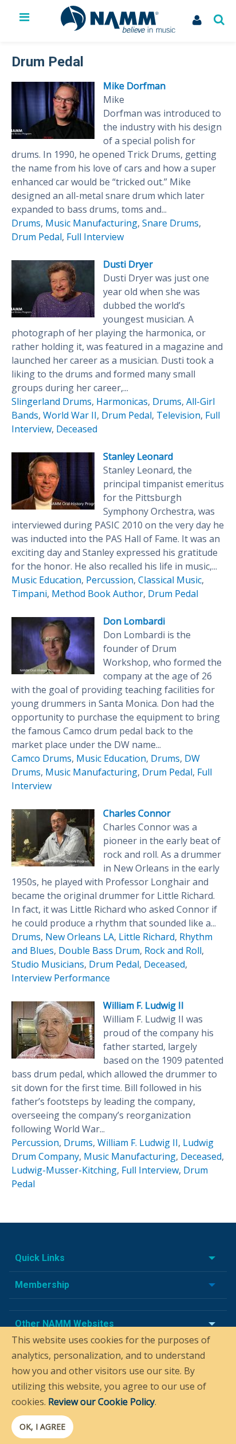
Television (178, 415)
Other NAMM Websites (64, 1323)
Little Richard (147, 936)
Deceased (76, 429)
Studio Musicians (47, 964)
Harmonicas (122, 401)
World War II (70, 415)
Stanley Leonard (138, 456)
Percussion (109, 580)
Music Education (46, 580)
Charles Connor (137, 813)
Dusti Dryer (128, 264)
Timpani (29, 593)
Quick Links (40, 1257)
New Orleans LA (79, 936)
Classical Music (170, 580)
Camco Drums (41, 758)
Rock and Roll (173, 950)
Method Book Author (97, 593)
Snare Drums (170, 223)
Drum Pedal (36, 236)
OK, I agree (42, 1426)
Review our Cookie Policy (101, 1401)
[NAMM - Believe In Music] (118, 29)
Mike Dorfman (134, 85)
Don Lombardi (134, 621)
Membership (42, 1284)
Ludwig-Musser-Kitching (64, 1170)
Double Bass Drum (99, 950)
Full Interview (95, 236)
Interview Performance (60, 978)
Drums (26, 223)
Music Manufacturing (91, 223)
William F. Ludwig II (143, 1005)
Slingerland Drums (51, 401)
